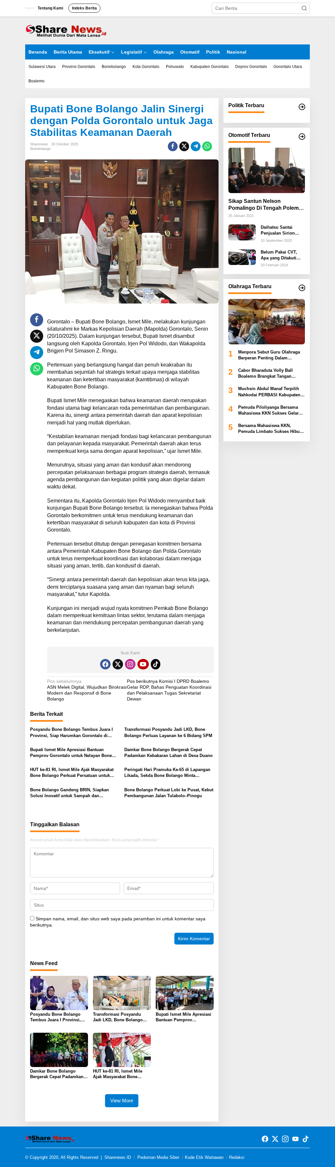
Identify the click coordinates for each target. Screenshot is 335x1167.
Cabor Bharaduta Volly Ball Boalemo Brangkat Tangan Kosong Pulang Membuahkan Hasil (268, 373)
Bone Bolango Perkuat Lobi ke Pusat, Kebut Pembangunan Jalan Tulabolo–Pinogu (168, 792)
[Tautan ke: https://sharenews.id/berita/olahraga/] (302, 288)
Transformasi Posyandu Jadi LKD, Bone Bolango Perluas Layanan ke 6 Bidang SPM (168, 732)
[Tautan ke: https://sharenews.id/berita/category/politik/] (302, 107)
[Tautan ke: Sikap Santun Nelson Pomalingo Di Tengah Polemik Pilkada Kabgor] (266, 170)
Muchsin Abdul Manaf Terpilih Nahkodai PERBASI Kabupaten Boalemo (269, 392)
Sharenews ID (117, 1157)
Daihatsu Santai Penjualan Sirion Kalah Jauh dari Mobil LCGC (278, 230)
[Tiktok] (156, 664)
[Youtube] (143, 664)
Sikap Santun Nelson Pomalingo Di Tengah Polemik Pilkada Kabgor (265, 205)
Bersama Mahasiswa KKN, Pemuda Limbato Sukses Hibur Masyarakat (269, 429)
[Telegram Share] (196, 146)
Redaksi (236, 1157)
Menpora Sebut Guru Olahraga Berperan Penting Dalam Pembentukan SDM (269, 355)
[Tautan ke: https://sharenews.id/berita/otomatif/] (302, 136)
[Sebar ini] (173, 146)
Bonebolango (40, 149)
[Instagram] (130, 664)
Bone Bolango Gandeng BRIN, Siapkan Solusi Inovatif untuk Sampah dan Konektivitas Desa (69, 793)
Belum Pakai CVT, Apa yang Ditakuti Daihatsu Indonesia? (281, 255)
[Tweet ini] (184, 146)
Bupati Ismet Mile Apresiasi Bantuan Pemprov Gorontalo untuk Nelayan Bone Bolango (71, 753)
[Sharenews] (66, 30)
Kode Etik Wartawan (204, 1157)
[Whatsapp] (207, 146)
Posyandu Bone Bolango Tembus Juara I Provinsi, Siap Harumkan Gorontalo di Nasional (71, 732)
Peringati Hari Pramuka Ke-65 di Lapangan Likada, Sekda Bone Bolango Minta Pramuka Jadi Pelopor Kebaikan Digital (167, 773)
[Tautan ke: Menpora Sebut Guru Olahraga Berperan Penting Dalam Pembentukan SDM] (266, 321)
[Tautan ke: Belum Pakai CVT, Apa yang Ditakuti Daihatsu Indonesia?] (242, 256)
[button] (304, 8)
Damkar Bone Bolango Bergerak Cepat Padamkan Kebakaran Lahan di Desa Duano (168, 752)
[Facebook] (105, 664)
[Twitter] (118, 664)
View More (121, 1100)
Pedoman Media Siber (158, 1157)
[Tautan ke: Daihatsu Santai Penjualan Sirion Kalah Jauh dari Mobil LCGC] (242, 232)
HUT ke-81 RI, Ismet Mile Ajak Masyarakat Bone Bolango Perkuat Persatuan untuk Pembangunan (72, 773)
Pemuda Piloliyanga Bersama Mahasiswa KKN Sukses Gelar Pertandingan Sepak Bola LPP (268, 410)
